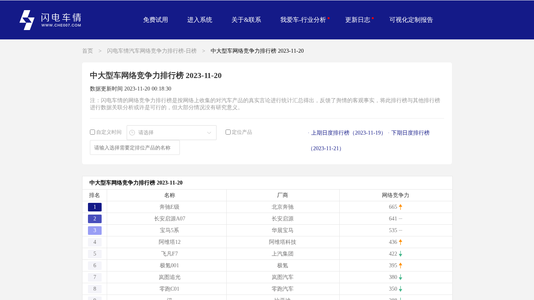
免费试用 (155, 19)
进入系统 (199, 19)
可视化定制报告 (411, 19)
